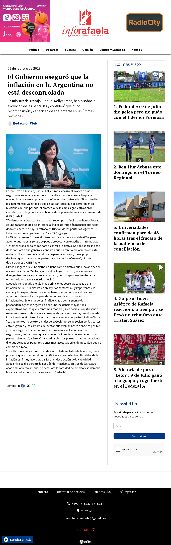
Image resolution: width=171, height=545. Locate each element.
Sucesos (70, 50)
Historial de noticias (71, 492)
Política (34, 50)
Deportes (52, 50)
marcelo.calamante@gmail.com (86, 518)
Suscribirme (139, 436)
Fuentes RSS (102, 492)
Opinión (87, 50)
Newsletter (126, 403)
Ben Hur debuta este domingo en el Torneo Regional (137, 172)
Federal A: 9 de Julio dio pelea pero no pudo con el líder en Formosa (139, 112)
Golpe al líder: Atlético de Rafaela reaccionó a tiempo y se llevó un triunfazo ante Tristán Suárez (138, 309)
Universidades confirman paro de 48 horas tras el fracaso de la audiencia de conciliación (138, 238)
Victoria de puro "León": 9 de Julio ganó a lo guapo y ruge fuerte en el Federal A (138, 378)
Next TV (137, 50)
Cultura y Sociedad (112, 50)
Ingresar (130, 492)
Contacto (41, 492)
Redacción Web (25, 123)
